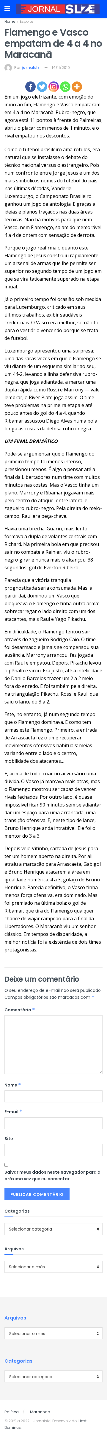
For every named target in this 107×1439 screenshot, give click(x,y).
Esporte (26, 21)
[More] (77, 86)
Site (8, 1139)
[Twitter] (42, 86)
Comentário (19, 1010)
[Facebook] (30, 86)
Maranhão (40, 1412)
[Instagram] (53, 86)
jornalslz (31, 67)
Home (9, 21)
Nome (12, 1085)
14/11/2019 (61, 67)
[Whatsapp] (65, 86)
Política (11, 1412)
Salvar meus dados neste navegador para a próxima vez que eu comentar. (52, 1175)
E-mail (13, 1112)
